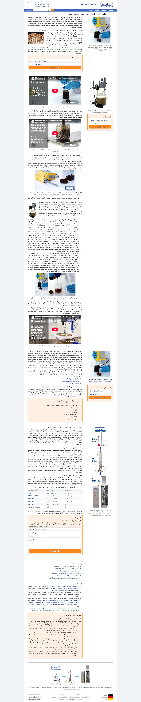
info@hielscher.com (40, 6)
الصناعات (97, 10)
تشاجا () (72, 379)
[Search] (52, 10)
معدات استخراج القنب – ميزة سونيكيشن (68, 571)
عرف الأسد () (70, 381)
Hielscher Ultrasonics (88, 4)
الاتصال (91, 10)
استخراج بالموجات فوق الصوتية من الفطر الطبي (66, 566)
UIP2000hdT (31, 498)
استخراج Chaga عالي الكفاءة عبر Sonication (67, 569)
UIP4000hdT (31, 501)
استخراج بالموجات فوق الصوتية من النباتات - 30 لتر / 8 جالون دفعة (55, 346)
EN (28, 10)
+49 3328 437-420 (40, 4)
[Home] (107, 4)
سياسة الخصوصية (62, 697)
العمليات (104, 10)
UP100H (30, 493)
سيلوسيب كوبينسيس (73, 383)
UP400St (93, 110)
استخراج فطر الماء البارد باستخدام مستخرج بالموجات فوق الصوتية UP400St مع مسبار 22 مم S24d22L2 (55, 150)
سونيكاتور (111, 10)
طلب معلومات (55, 67)
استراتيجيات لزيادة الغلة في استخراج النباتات (67, 575)
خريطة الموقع (85, 697)
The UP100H (78, 192)
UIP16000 (31, 504)
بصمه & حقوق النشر (75, 697)
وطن (84, 694)
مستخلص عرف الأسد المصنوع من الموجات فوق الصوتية (64, 578)
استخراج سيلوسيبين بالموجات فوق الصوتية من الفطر (65, 573)
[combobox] (42, 10)
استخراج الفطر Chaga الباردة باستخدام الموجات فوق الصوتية (55, 107)
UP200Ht (30, 496)
